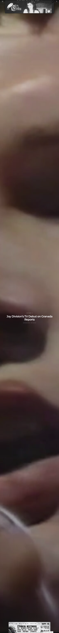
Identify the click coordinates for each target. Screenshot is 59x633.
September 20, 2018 (26, 322)
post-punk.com (33, 322)
